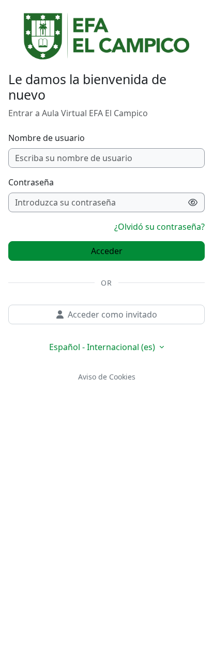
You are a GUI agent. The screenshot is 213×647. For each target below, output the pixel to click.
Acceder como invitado (112, 314)
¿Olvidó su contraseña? (159, 226)
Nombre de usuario (46, 138)
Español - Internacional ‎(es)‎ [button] (103, 347)
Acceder (107, 251)
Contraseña (31, 182)
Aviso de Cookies (106, 377)
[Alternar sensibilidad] (193, 202)
